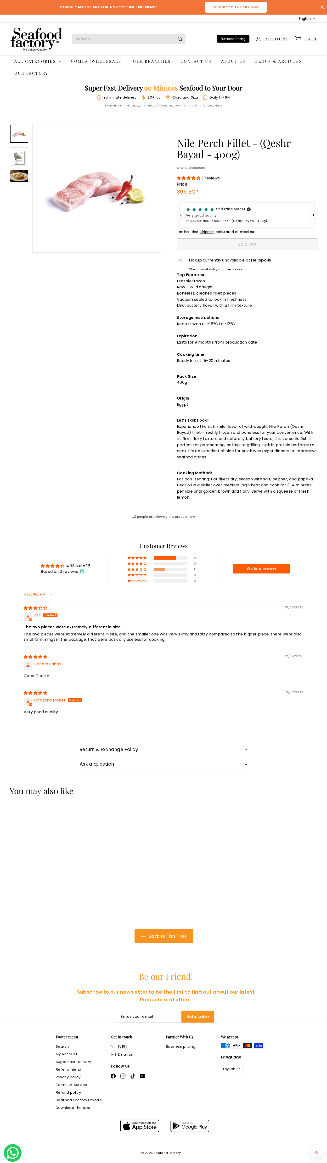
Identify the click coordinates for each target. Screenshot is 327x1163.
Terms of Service (71, 1084)
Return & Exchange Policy (109, 749)
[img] (35, 608)
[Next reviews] (313, 215)
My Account (67, 1054)
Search (62, 1046)
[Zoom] (97, 188)
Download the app (73, 1107)
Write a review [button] (261, 568)
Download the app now (235, 7)
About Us (233, 61)
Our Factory (31, 73)
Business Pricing (233, 39)
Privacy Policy (68, 1077)
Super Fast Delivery (73, 1061)
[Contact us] (13, 1153)
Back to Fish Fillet (166, 936)
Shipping (207, 232)
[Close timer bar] (322, 7)
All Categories (36, 61)
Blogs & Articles (278, 61)
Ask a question (97, 764)
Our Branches (152, 61)
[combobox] (129, 39)
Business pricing (180, 1046)
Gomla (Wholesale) (97, 61)
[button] (189, 178)
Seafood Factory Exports (79, 1099)
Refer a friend (68, 1069)
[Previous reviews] (181, 215)
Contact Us (196, 61)
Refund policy (68, 1092)
